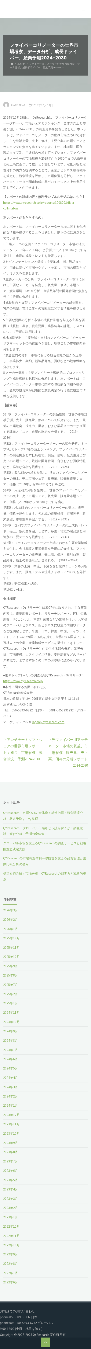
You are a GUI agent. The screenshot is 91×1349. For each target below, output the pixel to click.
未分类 (21, 63)
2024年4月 (10, 1078)
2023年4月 (10, 1189)
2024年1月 (10, 1105)
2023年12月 (11, 1115)
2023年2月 (10, 1208)
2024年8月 (10, 1040)
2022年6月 (10, 1282)
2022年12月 (11, 1226)
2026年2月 (10, 920)
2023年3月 (10, 1199)
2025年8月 (10, 975)
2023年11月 (11, 1124)
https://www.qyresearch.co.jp (23, 681)
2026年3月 (10, 910)
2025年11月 (11, 948)
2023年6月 (10, 1171)
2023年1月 (10, 1217)
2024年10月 (11, 1022)
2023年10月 (11, 1133)
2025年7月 (10, 985)
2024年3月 (10, 1087)
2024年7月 (10, 1050)
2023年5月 (10, 1180)
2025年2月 (10, 994)
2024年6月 (10, 1059)
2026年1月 (10, 929)
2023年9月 (10, 1143)
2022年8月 (10, 1264)
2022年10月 (11, 1245)
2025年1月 (10, 1003)
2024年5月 (10, 1068)
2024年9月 (10, 1031)
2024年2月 (10, 1096)
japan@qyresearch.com (48, 722)
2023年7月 (10, 1161)
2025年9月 (10, 966)
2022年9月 (10, 1254)
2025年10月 (11, 957)
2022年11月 (11, 1236)
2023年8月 (10, 1152)
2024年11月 (11, 1012)
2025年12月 (11, 938)
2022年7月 (10, 1273)
